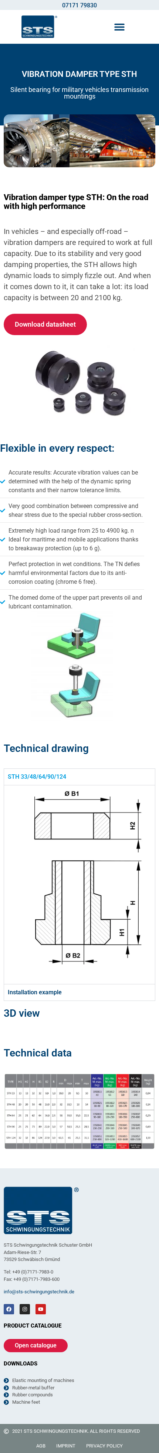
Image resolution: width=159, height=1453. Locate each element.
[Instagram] (25, 1309)
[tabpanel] (79, 884)
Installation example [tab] (35, 992)
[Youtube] (40, 1309)
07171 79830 (79, 5)
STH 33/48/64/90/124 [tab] (37, 776)
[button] (119, 26)
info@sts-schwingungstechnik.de (39, 1291)
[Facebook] (9, 1309)
